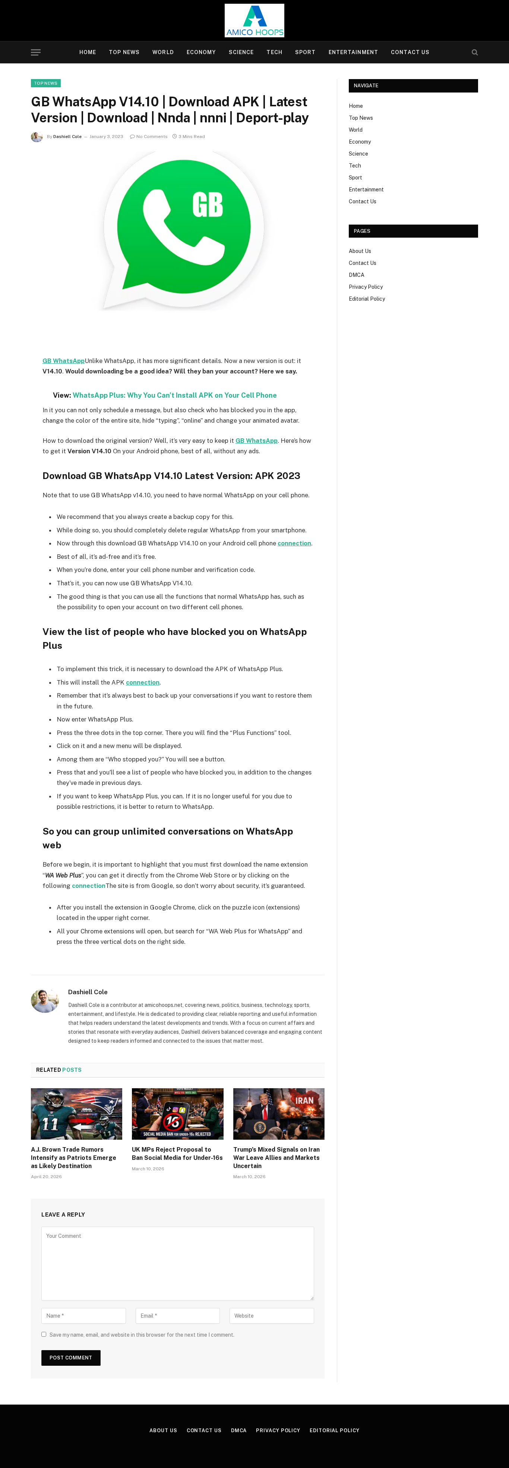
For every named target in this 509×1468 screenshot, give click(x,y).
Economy (201, 52)
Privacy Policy (366, 287)
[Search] (474, 52)
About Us (360, 251)
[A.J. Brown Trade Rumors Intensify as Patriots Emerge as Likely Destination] (76, 1114)
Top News (124, 52)
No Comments (152, 136)
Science (241, 52)
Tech (274, 52)
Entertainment (354, 52)
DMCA (356, 275)
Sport (305, 52)
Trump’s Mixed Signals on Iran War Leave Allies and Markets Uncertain (276, 1158)
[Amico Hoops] (254, 20)
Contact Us (410, 52)
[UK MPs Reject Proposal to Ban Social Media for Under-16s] (177, 1114)
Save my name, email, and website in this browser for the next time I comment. (142, 1335)
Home (87, 52)
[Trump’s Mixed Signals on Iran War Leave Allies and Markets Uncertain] (279, 1114)
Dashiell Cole (67, 136)
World (163, 52)
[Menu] (36, 52)
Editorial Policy (367, 299)
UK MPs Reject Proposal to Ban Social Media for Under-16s (177, 1153)
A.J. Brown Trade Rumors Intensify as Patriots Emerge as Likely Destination (73, 1158)
